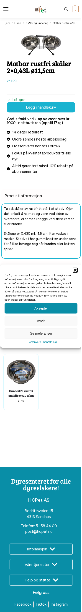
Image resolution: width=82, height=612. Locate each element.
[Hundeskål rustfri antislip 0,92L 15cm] (21, 371)
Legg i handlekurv (41, 107)
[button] (75, 270)
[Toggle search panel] (66, 9)
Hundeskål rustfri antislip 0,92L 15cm (21, 393)
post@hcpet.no (39, 531)
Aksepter (41, 308)
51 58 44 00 (46, 525)
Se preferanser (41, 333)
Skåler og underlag (37, 23)
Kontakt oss (50, 341)
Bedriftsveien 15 (39, 510)
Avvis (41, 321)
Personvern (34, 341)
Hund (17, 23)
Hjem (6, 23)
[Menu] (10, 9)
